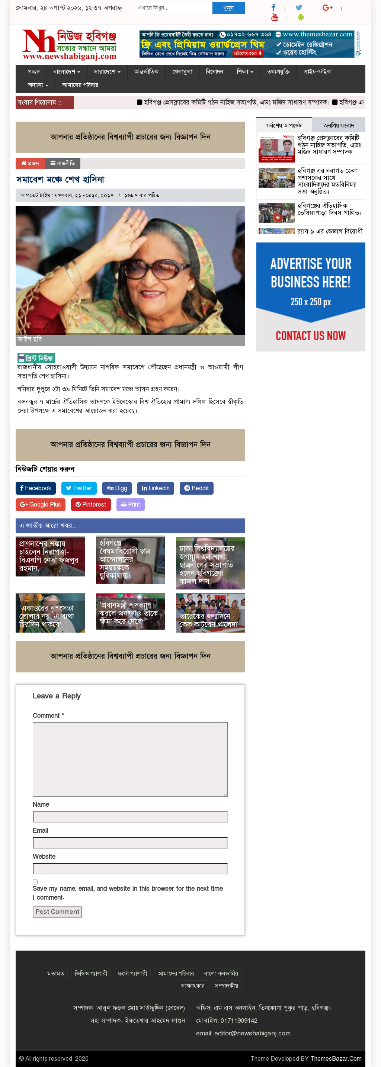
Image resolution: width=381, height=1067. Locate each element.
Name (41, 804)
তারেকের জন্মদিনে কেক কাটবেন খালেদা (209, 620)
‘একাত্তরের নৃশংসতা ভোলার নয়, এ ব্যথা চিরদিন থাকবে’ (46, 616)
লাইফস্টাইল (317, 71)
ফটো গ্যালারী (132, 973)
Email (40, 830)
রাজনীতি (66, 163)
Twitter (81, 488)
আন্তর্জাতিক (146, 71)
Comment (48, 715)
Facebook (37, 488)
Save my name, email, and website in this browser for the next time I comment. (128, 893)
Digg (120, 488)
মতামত (55, 973)
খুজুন (228, 7)
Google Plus (44, 504)
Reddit (199, 488)
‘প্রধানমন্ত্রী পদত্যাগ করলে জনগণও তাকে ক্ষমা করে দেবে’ (129, 613)
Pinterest (93, 504)
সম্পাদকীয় (226, 986)
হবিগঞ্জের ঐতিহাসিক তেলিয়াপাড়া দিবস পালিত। (330, 209)
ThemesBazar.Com (336, 1059)
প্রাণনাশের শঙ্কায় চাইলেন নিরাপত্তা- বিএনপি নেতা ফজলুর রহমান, (49, 556)
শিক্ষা (243, 71)
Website (44, 856)
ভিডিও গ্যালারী (91, 973)
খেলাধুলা (182, 71)
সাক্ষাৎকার (193, 986)
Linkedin (158, 488)
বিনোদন (214, 71)
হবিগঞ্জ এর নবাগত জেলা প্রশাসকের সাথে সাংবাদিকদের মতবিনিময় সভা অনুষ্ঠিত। (328, 181)
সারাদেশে (105, 71)
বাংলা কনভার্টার (221, 973)
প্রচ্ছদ (34, 71)
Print (133, 504)
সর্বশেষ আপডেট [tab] (284, 125)
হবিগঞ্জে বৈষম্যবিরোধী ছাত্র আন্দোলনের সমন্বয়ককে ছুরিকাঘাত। (125, 560)
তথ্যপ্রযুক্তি (278, 71)
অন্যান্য (36, 85)
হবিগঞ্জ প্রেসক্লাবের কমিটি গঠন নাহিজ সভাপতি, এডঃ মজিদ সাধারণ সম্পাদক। (224, 102)
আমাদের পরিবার (80, 85)
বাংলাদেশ (65, 71)
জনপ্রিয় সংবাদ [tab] (339, 125)
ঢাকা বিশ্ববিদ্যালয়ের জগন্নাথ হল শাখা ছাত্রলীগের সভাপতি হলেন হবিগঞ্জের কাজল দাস (207, 565)
